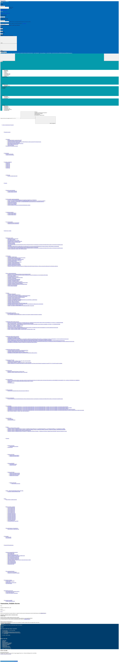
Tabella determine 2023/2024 (16, 483)
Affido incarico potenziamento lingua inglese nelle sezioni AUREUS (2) (18, 390)
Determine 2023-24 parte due (14, 475)
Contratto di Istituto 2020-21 (12, 214)
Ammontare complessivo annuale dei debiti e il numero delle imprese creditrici (19, 559)
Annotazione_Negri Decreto (12, 278)
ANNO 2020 (8, 166)
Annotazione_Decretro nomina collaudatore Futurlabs (16, 259)
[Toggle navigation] (7, 57)
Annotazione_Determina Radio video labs (14, 263)
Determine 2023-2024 (11, 472)
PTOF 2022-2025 (8, 537)
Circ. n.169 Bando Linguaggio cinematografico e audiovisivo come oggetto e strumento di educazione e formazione (25, 314)
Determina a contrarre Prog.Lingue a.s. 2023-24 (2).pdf (16, 371)
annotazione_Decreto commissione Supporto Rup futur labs (16, 257)
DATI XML (9, 245)
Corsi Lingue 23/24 (9, 370)
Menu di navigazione (52, 123)
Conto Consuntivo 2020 (11, 508)
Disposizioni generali (7, 132)
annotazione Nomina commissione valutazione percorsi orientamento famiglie (19, 274)
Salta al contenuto (3, 0)
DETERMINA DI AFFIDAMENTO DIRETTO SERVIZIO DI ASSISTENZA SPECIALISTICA (22, 342)
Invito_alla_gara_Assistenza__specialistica (14, 325)
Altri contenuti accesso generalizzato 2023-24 (12, 591)
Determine (7, 438)
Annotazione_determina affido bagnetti (13, 262)
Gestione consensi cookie (6, 646)
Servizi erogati (6, 536)
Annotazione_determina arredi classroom (14, 298)
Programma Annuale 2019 (12, 516)
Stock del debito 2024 (11, 553)
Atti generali (8, 139)
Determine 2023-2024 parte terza (14, 474)
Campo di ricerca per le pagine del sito (6, 118)
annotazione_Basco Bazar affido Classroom (14, 300)
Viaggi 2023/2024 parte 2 (11, 419)
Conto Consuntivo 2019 (11, 509)
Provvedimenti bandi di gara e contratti (13, 240)
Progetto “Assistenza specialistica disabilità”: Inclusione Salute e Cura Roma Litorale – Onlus (21, 329)
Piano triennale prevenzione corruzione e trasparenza (15, 143)
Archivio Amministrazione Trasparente (41, 112)
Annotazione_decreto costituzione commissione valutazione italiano (18, 282)
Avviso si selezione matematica (12, 285)
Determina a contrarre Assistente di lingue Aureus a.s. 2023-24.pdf (17, 372)
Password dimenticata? (3, 9)
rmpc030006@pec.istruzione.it (12, 632)
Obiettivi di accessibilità (5, 644)
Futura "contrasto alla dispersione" (11, 273)
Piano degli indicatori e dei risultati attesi (12, 528)
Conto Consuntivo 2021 (11, 507)
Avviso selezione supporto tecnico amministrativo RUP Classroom (17, 296)
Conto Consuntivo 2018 (11, 510)
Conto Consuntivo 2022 (11, 520)
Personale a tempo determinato (10, 190)
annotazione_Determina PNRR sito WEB (14, 491)
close (1, 61)
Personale (5, 183)
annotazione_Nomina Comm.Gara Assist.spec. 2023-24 (16, 351)
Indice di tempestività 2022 (12, 561)
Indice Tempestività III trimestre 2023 (13, 557)
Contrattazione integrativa (10, 212)
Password (10, 8)
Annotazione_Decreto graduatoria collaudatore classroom (16, 297)
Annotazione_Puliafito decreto (12, 256)
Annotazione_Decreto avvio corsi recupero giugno (15, 277)
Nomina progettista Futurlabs (12, 204)
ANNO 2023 (8, 175)
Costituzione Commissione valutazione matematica (15, 283)
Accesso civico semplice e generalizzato (12, 593)
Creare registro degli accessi (10, 592)
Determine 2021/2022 (11, 454)
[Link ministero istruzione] (4, 1)
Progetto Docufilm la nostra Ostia (11, 312)
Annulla (2, 52)
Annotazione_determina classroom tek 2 (14, 302)
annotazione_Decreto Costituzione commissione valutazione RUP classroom (19, 295)
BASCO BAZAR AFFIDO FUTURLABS (14, 265)
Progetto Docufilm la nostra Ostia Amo (13, 313)
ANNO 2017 (8, 163)
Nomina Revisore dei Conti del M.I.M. (13, 222)
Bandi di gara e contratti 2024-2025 (13, 238)
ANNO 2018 (8, 164)
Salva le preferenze (7, 623)
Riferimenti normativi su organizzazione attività (15, 140)
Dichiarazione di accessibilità (6, 643)
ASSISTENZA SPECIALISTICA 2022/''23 (12, 336)
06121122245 (6, 631)
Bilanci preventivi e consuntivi (10, 506)
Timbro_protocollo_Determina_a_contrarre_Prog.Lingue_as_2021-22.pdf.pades (19, 362)
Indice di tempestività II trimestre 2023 (13, 558)
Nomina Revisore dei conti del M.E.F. (13, 223)
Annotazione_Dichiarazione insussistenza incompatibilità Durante (17, 284)
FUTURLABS (37, 114)
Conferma (5, 52)
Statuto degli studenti (11, 145)
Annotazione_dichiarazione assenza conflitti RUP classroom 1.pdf (17, 303)
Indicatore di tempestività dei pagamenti (12, 552)
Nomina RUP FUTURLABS (12, 202)
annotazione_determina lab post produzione (14, 264)
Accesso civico (8, 581)
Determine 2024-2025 (11, 445)
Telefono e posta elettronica (10, 154)
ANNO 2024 (8, 162)
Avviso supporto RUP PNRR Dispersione (14, 279)
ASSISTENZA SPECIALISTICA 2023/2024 (13, 349)
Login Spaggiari (24, 23)
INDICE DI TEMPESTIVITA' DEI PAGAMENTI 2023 (16, 555)
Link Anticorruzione (9, 583)
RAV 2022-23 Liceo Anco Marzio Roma (14, 142)
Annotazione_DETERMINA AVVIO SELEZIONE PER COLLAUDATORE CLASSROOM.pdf (22, 299)
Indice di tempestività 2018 (12, 562)
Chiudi (1, 28)
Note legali (3, 641)
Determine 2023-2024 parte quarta (15, 473)
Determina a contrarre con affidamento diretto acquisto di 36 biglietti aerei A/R (19, 430)
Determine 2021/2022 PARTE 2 (14, 455)
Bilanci (5, 498)
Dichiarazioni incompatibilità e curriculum (14, 338)
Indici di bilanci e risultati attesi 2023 (11, 499)
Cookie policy (4, 640)
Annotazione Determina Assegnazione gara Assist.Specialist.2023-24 (18, 350)
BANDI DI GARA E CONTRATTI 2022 (14, 242)
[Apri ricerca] (111, 57)
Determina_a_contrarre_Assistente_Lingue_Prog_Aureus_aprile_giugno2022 (19, 360)
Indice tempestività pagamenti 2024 (13, 554)
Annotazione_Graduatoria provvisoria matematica (15, 281)
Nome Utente (11, 7)
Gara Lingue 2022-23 (9, 379)
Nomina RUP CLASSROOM (12, 203)
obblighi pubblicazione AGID (10, 601)
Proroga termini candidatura (12, 275)
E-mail (10, 21)
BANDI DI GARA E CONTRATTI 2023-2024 (15, 241)
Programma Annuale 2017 (12, 513)
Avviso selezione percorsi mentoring (13, 276)
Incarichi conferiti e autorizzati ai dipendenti (12, 199)
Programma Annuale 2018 (12, 517)
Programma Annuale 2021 (12, 515)
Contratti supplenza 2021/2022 (12, 191)
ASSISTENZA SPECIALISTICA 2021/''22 (12, 321)
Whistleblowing (4, 645)
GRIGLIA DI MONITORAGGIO (11, 582)
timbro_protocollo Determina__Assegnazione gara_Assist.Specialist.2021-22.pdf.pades (20, 323)
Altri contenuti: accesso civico (8, 590)
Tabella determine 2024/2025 (14, 446)
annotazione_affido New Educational (13, 301)
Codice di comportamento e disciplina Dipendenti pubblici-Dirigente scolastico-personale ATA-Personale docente (24, 141)
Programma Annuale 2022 (12, 514)
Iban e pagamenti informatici (10, 571)
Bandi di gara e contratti (38, 113)
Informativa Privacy (5, 642)
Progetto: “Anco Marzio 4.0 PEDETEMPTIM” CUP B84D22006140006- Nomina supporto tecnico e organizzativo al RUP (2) (26, 200)
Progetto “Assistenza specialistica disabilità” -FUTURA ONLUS (17, 328)
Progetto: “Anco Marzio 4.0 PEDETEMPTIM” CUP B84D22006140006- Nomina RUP (21, 305)
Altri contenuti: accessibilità (8, 600)
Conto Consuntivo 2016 (11, 511)
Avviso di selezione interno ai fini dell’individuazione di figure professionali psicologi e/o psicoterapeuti (23, 247)
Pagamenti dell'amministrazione (9, 545)
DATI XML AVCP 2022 (11, 243)
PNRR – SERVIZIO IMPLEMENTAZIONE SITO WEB (14, 490)
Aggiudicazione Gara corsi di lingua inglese (14, 361)
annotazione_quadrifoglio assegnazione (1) (14, 294)
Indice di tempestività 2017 (12, 563)
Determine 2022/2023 (11, 463)
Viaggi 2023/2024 (8, 418)
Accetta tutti (2, 623)
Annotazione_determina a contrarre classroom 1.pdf (15, 304)
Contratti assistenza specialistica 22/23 (13, 337)
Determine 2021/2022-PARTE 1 (14, 456)
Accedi (2, 2)
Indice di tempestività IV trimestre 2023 (13, 556)
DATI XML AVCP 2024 (11, 239)
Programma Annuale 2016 (12, 518)
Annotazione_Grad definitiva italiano (13, 280)
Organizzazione (6, 153)
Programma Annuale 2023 (12, 519)
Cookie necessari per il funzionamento (6, 621)
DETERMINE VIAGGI (13, 464)
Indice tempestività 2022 (11, 560)
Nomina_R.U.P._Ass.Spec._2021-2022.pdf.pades (15, 326)
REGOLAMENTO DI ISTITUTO (13, 144)
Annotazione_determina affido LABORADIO (14, 260)
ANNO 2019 (8, 165)
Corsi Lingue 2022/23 (11, 382)
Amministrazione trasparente (6, 647)
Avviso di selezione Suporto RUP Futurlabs (14, 258)
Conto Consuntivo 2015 (11, 512)
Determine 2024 (10, 447)
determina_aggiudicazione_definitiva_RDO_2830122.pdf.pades (17, 248)
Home (36, 111)
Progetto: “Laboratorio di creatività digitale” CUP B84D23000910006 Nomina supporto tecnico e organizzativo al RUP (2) (26, 201)
